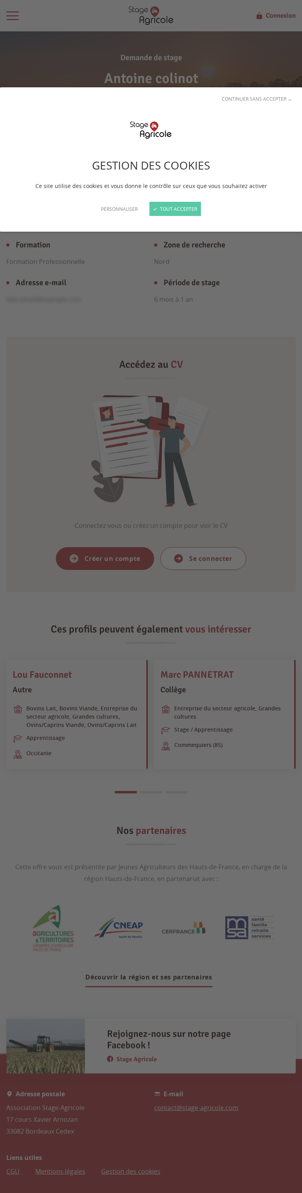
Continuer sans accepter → (257, 99)
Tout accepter (178, 209)
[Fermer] (151, 596)
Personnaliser (119, 209)
